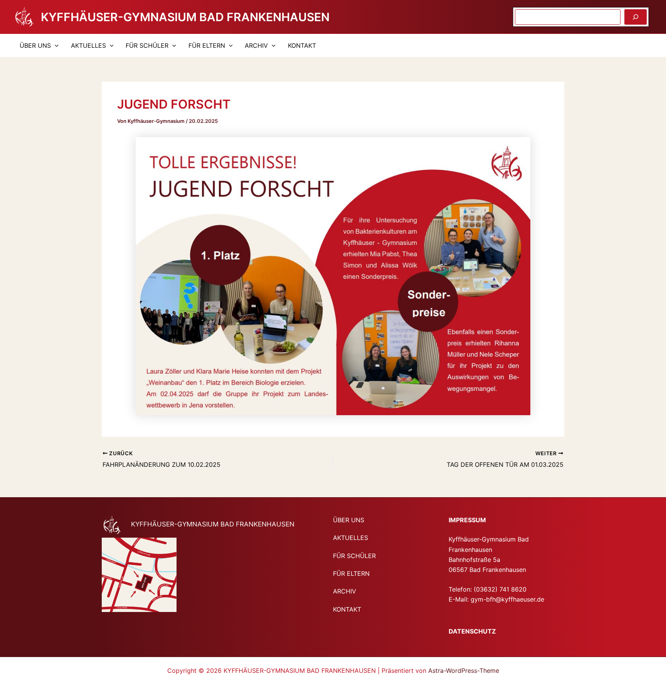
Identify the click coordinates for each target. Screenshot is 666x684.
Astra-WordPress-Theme (463, 670)
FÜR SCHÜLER (147, 45)
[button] (55, 45)
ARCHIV (256, 45)
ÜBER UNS (35, 45)
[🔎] (635, 17)
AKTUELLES (88, 45)
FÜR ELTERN (206, 45)
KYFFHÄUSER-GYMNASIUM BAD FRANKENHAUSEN (185, 17)
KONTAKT (302, 45)
